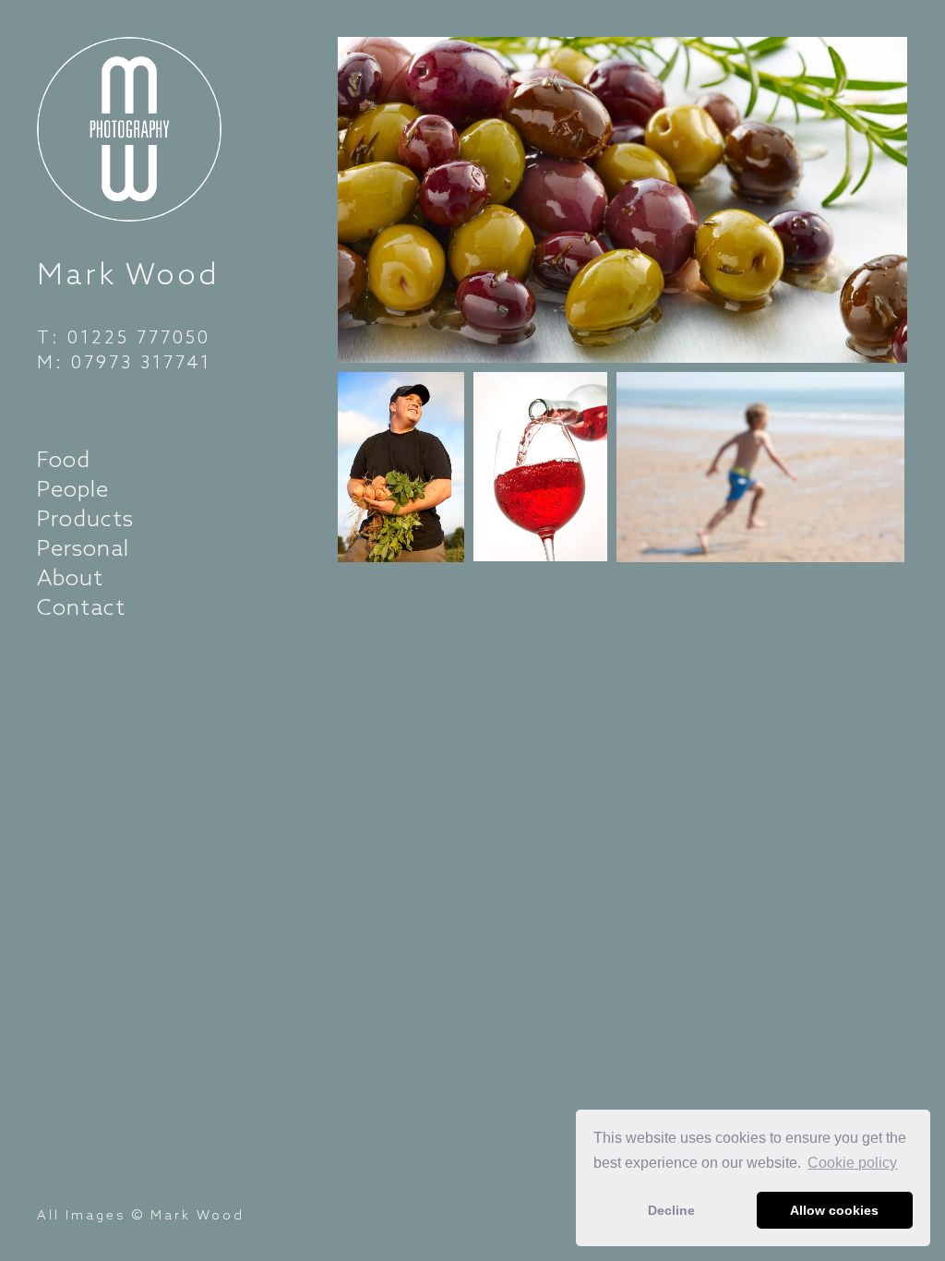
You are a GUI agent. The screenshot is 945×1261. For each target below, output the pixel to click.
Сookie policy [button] (852, 1163)
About (70, 577)
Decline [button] (671, 1210)
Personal (83, 547)
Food (63, 459)
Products (85, 518)
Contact (81, 606)
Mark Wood (128, 273)
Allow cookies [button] (834, 1210)
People (73, 488)
